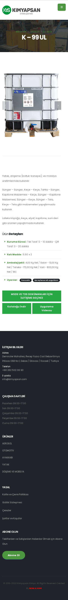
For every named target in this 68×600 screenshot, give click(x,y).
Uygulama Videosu (46, 308)
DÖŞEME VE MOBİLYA (13, 471)
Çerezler (6, 510)
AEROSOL (7, 443)
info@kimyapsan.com (14, 379)
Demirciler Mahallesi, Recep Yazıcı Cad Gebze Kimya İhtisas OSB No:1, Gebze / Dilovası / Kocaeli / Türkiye (31, 357)
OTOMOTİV (8, 450)
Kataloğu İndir (16, 306)
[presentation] (5, 105)
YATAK (5, 464)
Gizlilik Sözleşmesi (12, 502)
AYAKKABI (7, 457)
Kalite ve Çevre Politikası (15, 494)
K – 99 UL (47, 31)
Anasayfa (21, 31)
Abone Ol (14, 555)
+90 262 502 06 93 (12, 370)
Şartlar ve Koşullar (12, 518)
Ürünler (35, 31)
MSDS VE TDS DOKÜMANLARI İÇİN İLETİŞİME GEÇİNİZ (32, 296)
